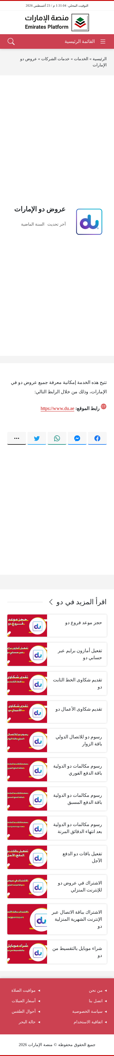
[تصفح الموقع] (85, 41)
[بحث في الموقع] (11, 41)
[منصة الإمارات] (57, 22)
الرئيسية (100, 59)
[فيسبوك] (97, 438)
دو (59, 602)
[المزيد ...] (16, 438)
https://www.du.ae (57, 408)
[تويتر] (36, 438)
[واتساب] (57, 438)
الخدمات (81, 59)
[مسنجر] (77, 438)
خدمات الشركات (55, 59)
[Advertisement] (57, 140)
